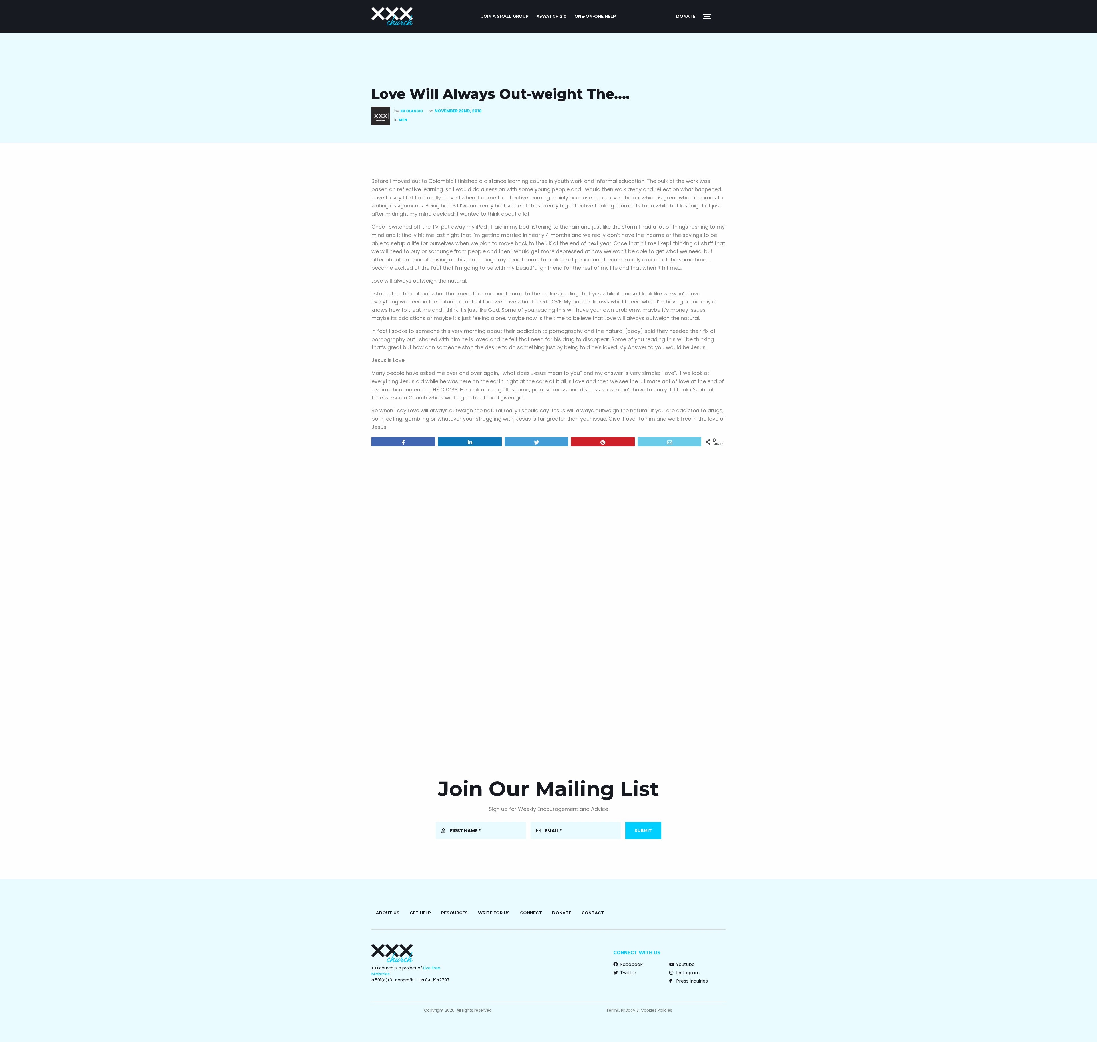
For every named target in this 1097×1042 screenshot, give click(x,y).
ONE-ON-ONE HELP (595, 16)
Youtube (685, 964)
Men (403, 120)
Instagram (687, 972)
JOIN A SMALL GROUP (505, 16)
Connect (531, 912)
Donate (685, 16)
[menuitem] (505, 16)
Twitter (627, 972)
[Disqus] (548, 524)
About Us (387, 912)
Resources (454, 912)
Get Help (420, 912)
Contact (593, 912)
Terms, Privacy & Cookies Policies (639, 1010)
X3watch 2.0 (551, 16)
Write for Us (494, 912)
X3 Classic (411, 111)
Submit (643, 830)
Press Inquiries (691, 981)
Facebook (631, 964)
